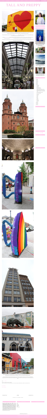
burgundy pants (5, 408)
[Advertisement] (40, 119)
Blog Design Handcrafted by (23, 417)
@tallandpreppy (23, 415)
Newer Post (4, 395)
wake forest (9, 403)
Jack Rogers (18, 405)
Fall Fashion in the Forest (39, 88)
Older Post (31, 395)
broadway (6, 409)
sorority (7, 405)
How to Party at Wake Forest (40, 53)
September (37, 94)
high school (6, 404)
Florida (7, 407)
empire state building (7, 410)
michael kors (4, 405)
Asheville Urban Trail (7, 37)
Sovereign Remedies (13, 351)
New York (4, 403)
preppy (10, 407)
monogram (13, 405)
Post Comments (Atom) (20, 397)
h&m (8, 408)
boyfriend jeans (13, 409)
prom (12, 408)
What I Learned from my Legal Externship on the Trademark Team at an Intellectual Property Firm (40, 75)
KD (14, 407)
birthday (15, 408)
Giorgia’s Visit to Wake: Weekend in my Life (40, 89)
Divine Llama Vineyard (39, 87)
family (10, 405)
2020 (36, 83)
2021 (36, 82)
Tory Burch (18, 404)
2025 (36, 79)
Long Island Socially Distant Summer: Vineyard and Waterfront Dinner (40, 65)
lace (3, 409)
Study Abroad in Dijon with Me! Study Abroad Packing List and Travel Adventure (40, 45)
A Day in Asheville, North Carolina (40, 92)
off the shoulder (4, 407)
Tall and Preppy (23, 5)
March (37, 99)
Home (18, 395)
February (37, 100)
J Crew (15, 403)
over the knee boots (9, 409)
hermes (10, 408)
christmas (12, 407)
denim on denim (4, 410)
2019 (36, 84)
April (37, 98)
